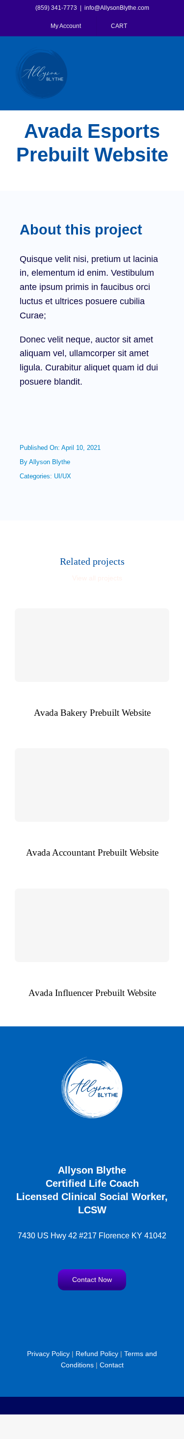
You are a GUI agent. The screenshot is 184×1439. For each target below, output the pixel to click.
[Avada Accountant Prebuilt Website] (92, 785)
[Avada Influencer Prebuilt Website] (92, 925)
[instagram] (82, 1311)
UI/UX (62, 476)
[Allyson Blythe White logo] (92, 1060)
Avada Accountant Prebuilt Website (92, 852)
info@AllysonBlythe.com (116, 7)
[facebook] (63, 1311)
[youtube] (101, 1311)
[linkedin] (121, 1311)
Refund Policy (97, 1354)
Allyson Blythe (49, 462)
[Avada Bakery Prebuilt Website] (92, 645)
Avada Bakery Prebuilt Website (92, 712)
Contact (112, 1365)
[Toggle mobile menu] (165, 52)
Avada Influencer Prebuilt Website (92, 993)
